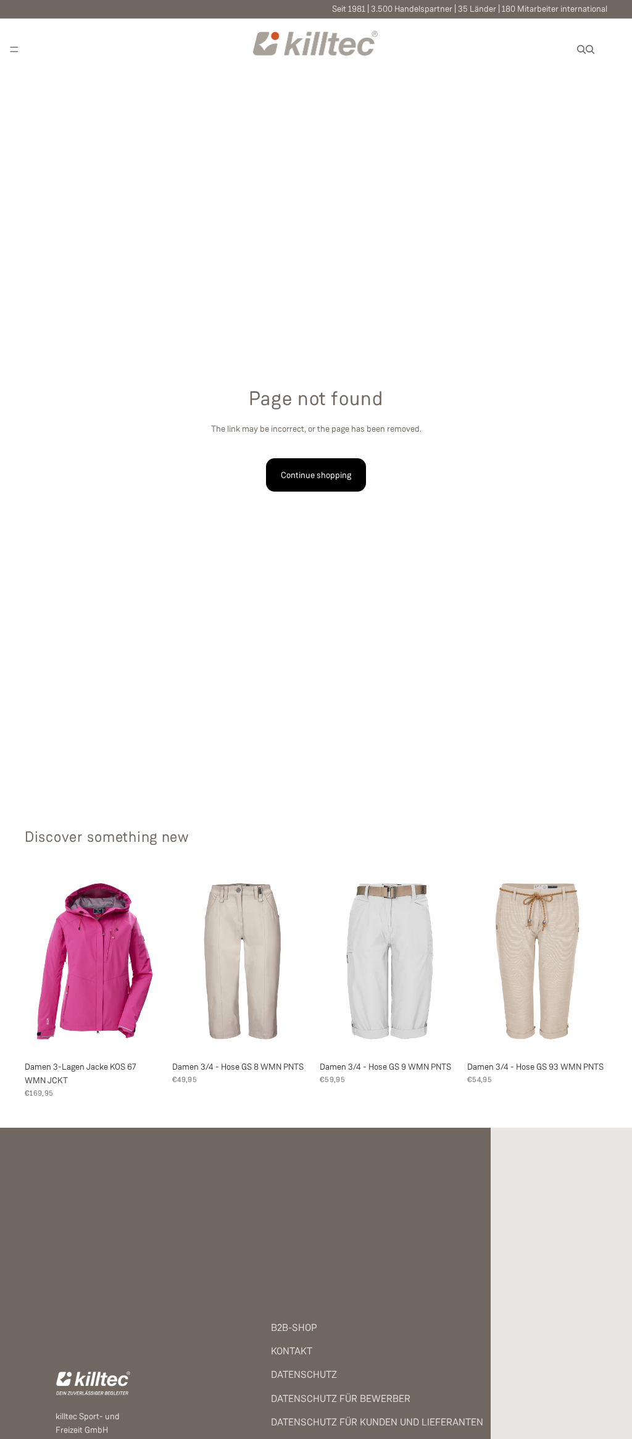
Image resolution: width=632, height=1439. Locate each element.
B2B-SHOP (294, 1327)
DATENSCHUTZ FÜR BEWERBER (340, 1398)
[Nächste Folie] (151, 961)
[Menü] (14, 49)
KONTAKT (291, 1351)
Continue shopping (316, 474)
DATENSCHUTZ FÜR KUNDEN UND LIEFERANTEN (377, 1422)
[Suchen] (581, 49)
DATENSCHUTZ (304, 1374)
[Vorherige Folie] (38, 961)
